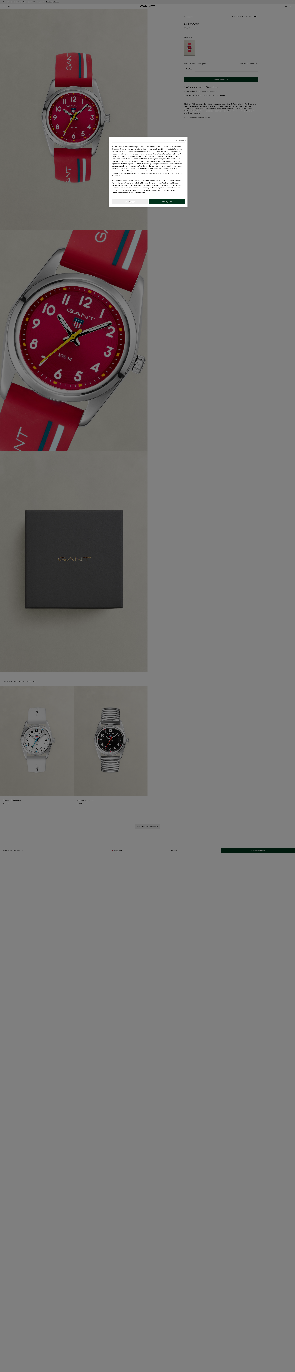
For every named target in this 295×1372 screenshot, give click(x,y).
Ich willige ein (167, 202)
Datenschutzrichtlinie (120, 193)
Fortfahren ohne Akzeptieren (174, 140)
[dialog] (148, 172)
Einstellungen (130, 202)
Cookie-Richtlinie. (138, 193)
